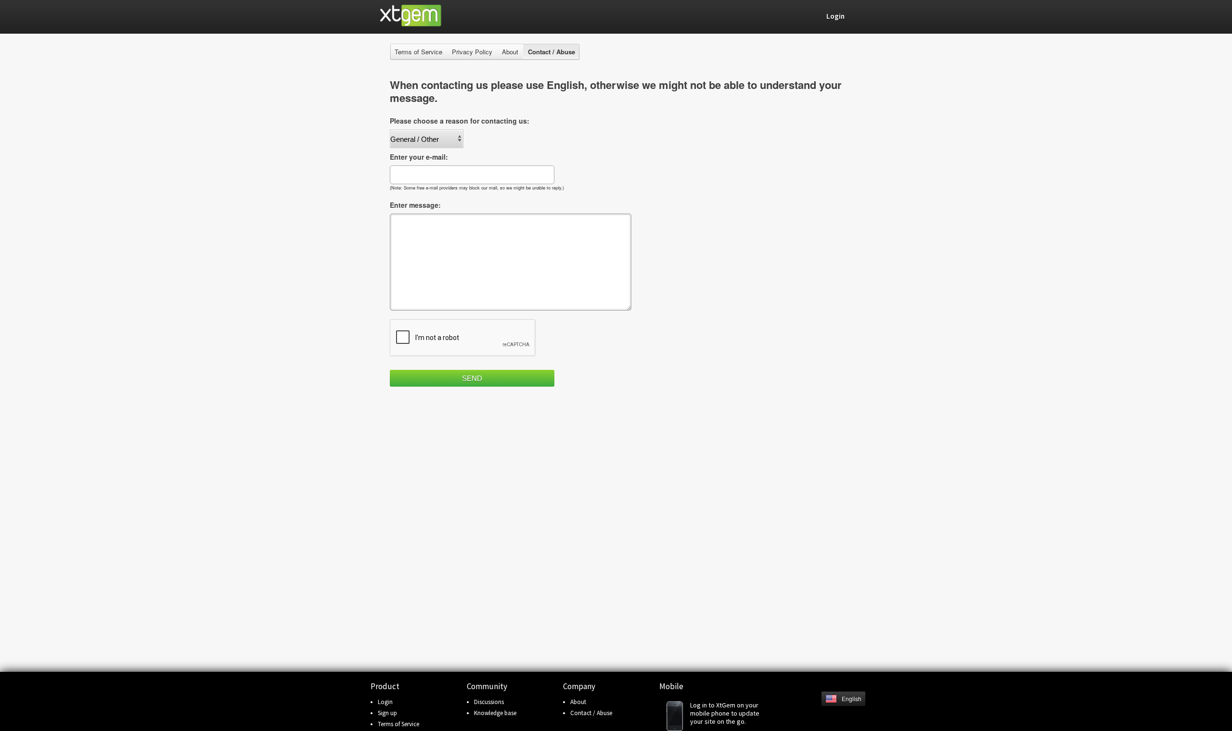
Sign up (387, 713)
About (510, 51)
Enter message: (415, 205)
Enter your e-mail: (419, 157)
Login (385, 702)
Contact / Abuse (591, 713)
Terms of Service (418, 51)
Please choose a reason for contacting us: (459, 121)
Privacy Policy (472, 51)
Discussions (489, 702)
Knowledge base (495, 713)
